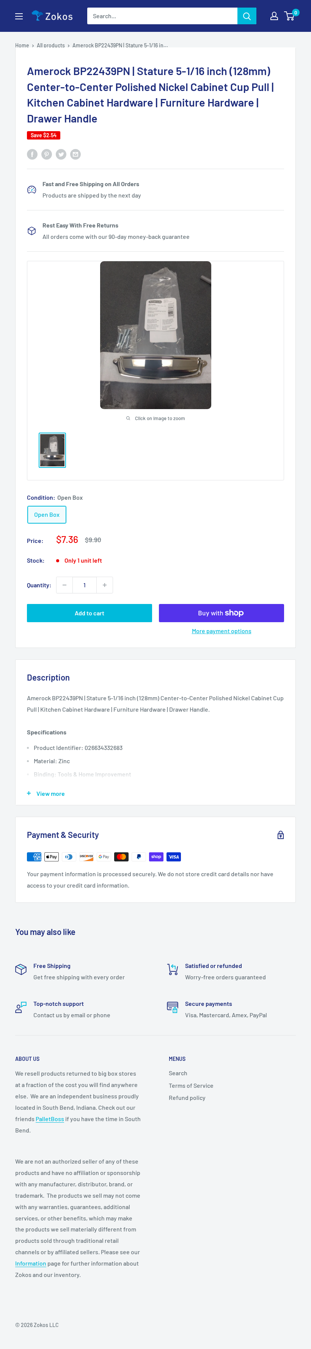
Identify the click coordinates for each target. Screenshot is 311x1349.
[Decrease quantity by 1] (64, 585)
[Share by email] (75, 154)
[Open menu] (19, 16)
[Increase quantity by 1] (105, 585)
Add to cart (89, 612)
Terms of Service (191, 1085)
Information (30, 1263)
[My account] (274, 16)
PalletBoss (50, 1118)
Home (22, 45)
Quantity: (39, 584)
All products (51, 45)
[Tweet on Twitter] (61, 154)
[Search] (246, 16)
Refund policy (187, 1097)
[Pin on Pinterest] (46, 154)
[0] (289, 15)
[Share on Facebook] (32, 154)
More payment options (221, 630)
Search (178, 1072)
